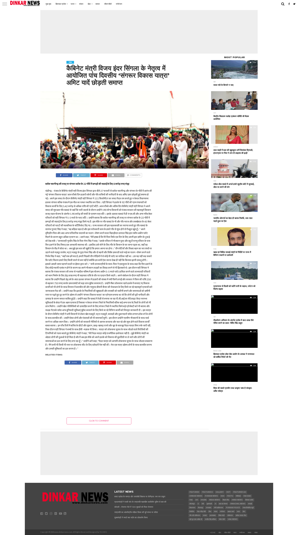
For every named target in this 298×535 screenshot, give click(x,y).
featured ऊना (239, 492)
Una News (232, 519)
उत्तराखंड (208, 508)
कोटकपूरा (192, 504)
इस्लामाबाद (213, 515)
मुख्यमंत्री (209, 504)
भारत (72, 4)
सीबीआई (238, 496)
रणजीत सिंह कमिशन (210, 519)
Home (212, 532)
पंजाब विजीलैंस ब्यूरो (248, 508)
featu (230, 496)
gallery (220, 492)
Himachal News (237, 504)
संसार (81, 4)
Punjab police (233, 508)
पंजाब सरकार (247, 496)
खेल (89, 4)
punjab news (211, 496)
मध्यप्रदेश (203, 500)
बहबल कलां (231, 511)
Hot (228, 492)
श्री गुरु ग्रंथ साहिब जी (196, 519)
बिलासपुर (200, 508)
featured (194, 492)
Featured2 (207, 492)
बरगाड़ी (250, 504)
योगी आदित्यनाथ (218, 508)
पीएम (210, 511)
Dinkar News (196, 496)
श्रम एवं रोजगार (223, 504)
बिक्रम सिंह (226, 500)
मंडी (203, 504)
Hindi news (237, 500)
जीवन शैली (108, 4)
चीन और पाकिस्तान (195, 515)
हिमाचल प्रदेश (61, 4)
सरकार (205, 515)
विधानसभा (192, 508)
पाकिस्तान (230, 515)
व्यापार (97, 4)
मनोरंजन (119, 4)
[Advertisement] (149, 32)
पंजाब (191, 500)
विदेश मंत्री (221, 515)
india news (214, 500)
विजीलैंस (192, 511)
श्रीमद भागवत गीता (241, 515)
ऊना (196, 500)
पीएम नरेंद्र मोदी (201, 511)
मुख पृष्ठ (48, 4)
